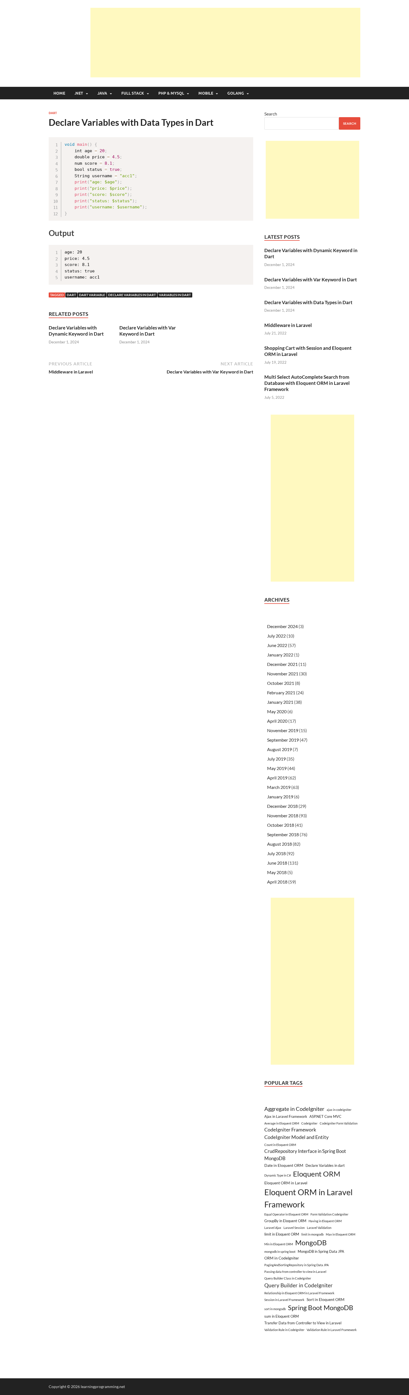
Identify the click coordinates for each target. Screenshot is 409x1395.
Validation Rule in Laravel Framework (332, 1330)
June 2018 (277, 862)
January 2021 (280, 702)
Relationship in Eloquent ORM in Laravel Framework (299, 1293)
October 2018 (280, 825)
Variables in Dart (175, 295)
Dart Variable (92, 295)
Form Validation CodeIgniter (329, 1214)
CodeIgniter (309, 1123)
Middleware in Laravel (288, 325)
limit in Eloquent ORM (281, 1234)
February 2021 (281, 692)
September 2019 (283, 739)
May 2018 (277, 872)
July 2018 (276, 853)
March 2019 (278, 787)
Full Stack (132, 93)
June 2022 (277, 645)
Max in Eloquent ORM (340, 1234)
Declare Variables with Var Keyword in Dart (147, 331)
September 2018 (283, 834)
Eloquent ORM (316, 1174)
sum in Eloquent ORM (281, 1316)
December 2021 (282, 664)
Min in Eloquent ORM (278, 1244)
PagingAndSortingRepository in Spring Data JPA (296, 1265)
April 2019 (277, 777)
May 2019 (277, 768)
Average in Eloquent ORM (281, 1123)
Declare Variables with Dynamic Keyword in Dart (76, 331)
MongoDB (311, 1242)
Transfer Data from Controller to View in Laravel (302, 1323)
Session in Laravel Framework (284, 1299)
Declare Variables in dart (132, 295)
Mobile (205, 93)
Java (102, 93)
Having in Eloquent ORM (325, 1221)
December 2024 (282, 626)
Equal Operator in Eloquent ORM (286, 1214)
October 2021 (280, 683)
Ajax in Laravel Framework (285, 1116)
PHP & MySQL (171, 93)
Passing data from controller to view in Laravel (295, 1271)
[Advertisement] (225, 42)
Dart (53, 113)
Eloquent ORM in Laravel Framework (308, 1198)
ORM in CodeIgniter (281, 1258)
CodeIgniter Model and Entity (296, 1137)
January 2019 (280, 796)
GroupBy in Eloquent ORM (285, 1221)
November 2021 (282, 673)
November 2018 (282, 815)
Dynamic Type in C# (277, 1175)
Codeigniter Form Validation (339, 1123)
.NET (79, 93)
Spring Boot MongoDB (320, 1307)
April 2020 (277, 721)
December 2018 (282, 806)
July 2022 (276, 635)
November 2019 (282, 730)
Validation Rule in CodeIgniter (284, 1330)
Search (270, 113)
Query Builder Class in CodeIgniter (287, 1278)
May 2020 (277, 711)
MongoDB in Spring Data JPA (321, 1251)
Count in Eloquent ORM (280, 1144)
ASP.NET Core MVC (325, 1116)
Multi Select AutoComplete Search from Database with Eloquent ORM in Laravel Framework (307, 383)
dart (71, 295)
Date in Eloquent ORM (283, 1165)
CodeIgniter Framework (290, 1130)
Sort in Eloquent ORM (325, 1299)
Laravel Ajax (272, 1227)
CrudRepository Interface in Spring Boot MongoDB (305, 1154)
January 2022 (280, 654)
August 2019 (279, 749)
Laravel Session (294, 1227)
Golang (235, 93)
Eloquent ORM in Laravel (285, 1182)
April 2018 (277, 881)
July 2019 (276, 758)
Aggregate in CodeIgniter (294, 1108)
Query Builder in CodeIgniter (298, 1285)
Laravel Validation (319, 1227)
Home (59, 93)
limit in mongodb (312, 1234)
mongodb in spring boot (279, 1251)
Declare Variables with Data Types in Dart (308, 302)
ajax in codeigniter (339, 1109)
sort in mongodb (275, 1309)
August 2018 (279, 844)
